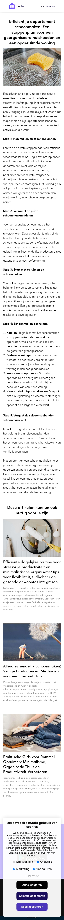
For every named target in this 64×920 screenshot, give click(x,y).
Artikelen (48, 6)
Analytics (46, 862)
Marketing (23, 869)
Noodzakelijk (24, 862)
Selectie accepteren (32, 895)
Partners (33, 876)
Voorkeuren (44, 869)
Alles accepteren (32, 906)
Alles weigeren (32, 885)
